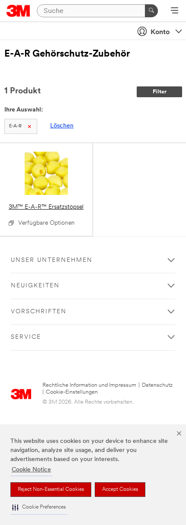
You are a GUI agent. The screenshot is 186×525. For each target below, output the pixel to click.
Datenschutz (157, 385)
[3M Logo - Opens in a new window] (18, 10)
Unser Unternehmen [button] (52, 260)
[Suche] (151, 10)
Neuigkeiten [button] (35, 286)
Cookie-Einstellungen (72, 392)
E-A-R (15, 126)
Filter (160, 92)
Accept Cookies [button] (120, 489)
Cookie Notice (31, 470)
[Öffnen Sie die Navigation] (174, 11)
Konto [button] (160, 32)
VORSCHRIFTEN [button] (39, 312)
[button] (38, 507)
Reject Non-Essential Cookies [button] (51, 489)
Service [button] (26, 337)
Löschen (62, 126)
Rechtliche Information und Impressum (89, 385)
